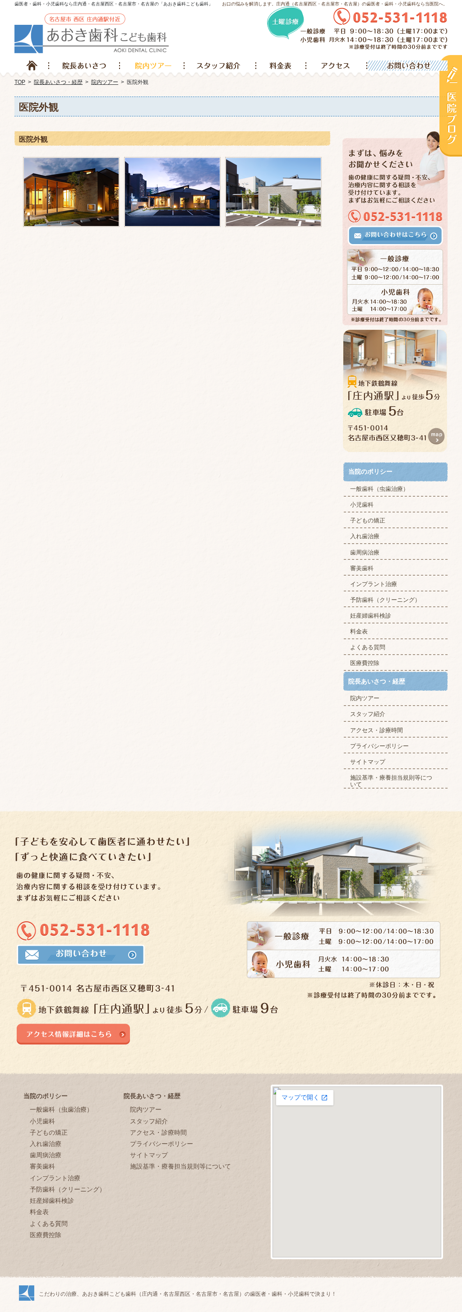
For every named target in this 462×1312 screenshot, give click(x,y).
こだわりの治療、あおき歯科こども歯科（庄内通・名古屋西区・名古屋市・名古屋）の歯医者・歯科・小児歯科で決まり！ (188, 1294)
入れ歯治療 (364, 536)
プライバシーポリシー (379, 746)
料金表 (359, 631)
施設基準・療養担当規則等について (391, 781)
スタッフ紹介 (367, 714)
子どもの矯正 (367, 520)
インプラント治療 (373, 584)
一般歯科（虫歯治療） (379, 489)
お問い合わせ (407, 66)
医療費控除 (364, 663)
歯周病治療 (364, 553)
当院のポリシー (370, 471)
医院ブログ (450, 105)
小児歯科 (362, 505)
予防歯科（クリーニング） (385, 600)
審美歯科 (362, 568)
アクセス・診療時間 (376, 730)
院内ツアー (364, 698)
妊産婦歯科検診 (370, 616)
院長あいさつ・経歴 (376, 681)
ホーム (31, 66)
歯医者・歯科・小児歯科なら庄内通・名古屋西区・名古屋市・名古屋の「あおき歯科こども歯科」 (113, 3)
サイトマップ (367, 762)
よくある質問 (367, 647)
